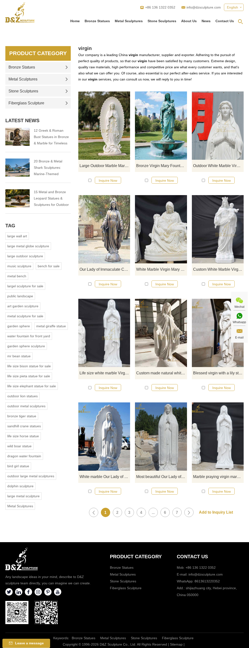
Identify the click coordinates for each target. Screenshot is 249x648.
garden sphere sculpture (26, 346)
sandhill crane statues (24, 426)
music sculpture (19, 266)
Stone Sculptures (162, 21)
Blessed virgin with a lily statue (218, 373)
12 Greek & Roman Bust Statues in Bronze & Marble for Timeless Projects (51, 137)
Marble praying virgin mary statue (218, 477)
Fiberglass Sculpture (26, 103)
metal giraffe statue (51, 326)
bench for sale (49, 266)
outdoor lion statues (22, 396)
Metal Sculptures (129, 21)
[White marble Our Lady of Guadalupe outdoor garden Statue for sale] (104, 436)
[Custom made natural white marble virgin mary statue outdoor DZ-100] (161, 333)
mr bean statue (19, 356)
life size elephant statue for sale (31, 386)
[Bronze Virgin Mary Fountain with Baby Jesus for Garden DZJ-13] (161, 125)
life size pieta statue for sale (28, 376)
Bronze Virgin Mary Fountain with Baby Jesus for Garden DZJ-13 (161, 166)
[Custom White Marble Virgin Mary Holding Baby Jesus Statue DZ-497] (218, 229)
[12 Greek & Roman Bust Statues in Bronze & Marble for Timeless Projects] (17, 137)
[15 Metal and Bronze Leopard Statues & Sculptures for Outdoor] (17, 198)
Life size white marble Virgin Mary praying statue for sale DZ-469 (105, 373)
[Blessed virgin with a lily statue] (218, 333)
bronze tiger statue (21, 416)
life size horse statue (23, 436)
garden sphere (18, 326)
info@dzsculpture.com (204, 7)
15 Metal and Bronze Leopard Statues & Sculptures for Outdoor (51, 198)
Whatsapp (239, 322)
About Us (189, 21)
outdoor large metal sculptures (30, 476)
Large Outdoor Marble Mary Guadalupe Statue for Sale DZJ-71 (105, 166)
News (206, 21)
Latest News (22, 120)
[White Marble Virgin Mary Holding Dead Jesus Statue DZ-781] (161, 229)
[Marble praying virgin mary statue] (218, 436)
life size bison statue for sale (29, 366)
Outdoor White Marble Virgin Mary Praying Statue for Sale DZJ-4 (218, 166)
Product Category (38, 53)
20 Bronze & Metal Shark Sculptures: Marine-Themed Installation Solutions (49, 168)
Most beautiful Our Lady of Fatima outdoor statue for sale (161, 477)
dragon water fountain (24, 456)
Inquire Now (108, 180)
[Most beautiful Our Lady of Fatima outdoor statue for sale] (161, 436)
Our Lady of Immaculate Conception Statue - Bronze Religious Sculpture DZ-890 (105, 269)
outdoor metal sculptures (26, 406)
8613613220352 (207, 581)
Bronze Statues (97, 21)
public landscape (20, 296)
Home (75, 21)
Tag (10, 225)
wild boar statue (19, 446)
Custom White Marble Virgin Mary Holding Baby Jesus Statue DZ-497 (218, 269)
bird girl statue (18, 466)
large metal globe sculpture (28, 246)
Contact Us (224, 21)
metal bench (16, 276)
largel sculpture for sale (25, 286)
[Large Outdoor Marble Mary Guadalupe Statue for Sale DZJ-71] (104, 125)
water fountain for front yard (28, 336)
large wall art (17, 236)
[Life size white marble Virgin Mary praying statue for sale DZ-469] (104, 333)
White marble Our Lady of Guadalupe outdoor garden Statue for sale (105, 477)
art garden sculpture (22, 306)
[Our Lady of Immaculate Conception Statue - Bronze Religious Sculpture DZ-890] (104, 229)
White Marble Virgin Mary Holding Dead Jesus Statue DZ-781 (161, 269)
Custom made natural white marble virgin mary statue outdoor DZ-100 (161, 373)
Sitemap (176, 644)
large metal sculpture (23, 496)
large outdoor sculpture (25, 256)
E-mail (239, 337)
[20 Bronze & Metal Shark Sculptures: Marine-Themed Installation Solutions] (17, 168)
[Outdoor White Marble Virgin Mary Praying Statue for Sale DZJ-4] (218, 125)
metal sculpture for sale (25, 316)
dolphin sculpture (20, 486)
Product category (136, 556)
